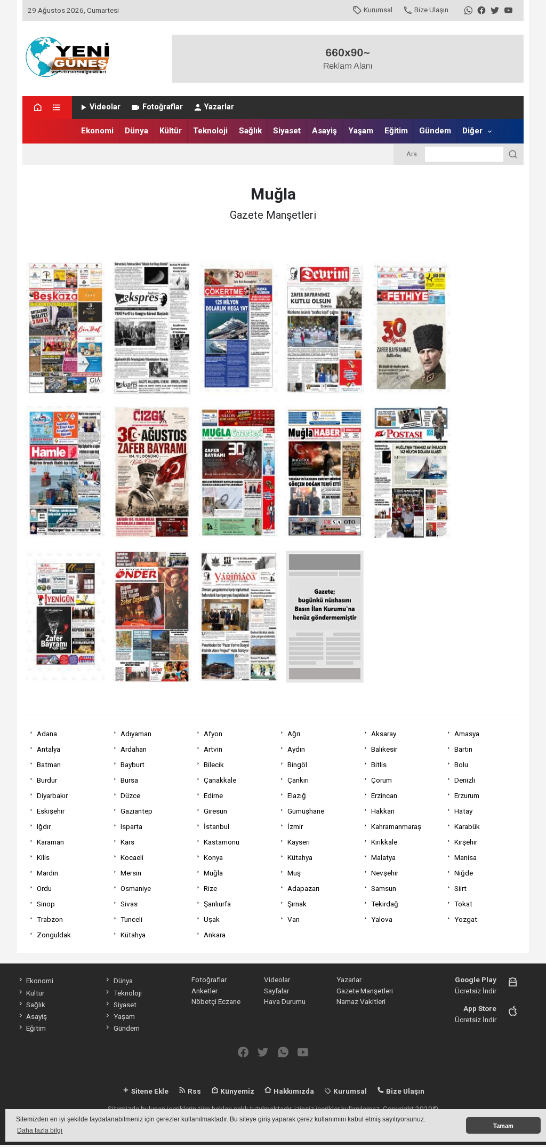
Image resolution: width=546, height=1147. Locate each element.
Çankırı (298, 780)
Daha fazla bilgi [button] (39, 1130)
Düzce (130, 795)
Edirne (213, 795)
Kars (127, 842)
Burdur (47, 780)
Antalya (48, 749)
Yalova (381, 919)
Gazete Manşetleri (364, 990)
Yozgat (465, 919)
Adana (47, 733)
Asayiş (324, 131)
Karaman (50, 842)
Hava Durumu (285, 1001)
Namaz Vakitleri (361, 1001)
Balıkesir (384, 749)
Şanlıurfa (217, 903)
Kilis (43, 857)
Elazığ (296, 795)
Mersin (131, 873)
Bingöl (297, 764)
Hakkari (383, 811)
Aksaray (383, 733)
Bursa (129, 780)
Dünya (136, 131)
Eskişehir (51, 811)
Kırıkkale (384, 842)
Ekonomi (97, 131)
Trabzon (50, 919)
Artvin (213, 749)
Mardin (47, 873)
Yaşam (360, 131)
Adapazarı (303, 888)
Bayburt (132, 764)
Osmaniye (136, 888)
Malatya (383, 857)
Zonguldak (54, 934)
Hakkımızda (293, 1091)
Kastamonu (221, 842)
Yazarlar (219, 106)
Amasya (466, 733)
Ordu (44, 888)
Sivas (129, 903)
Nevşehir (384, 873)
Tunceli (131, 919)
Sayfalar (276, 990)
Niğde (463, 873)
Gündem (435, 131)
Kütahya (299, 857)
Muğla (213, 873)
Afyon (213, 733)
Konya (213, 857)
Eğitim (396, 131)
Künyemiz (236, 1091)
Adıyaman (136, 733)
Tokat (463, 903)
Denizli (464, 780)
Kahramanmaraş (396, 826)
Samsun (383, 888)
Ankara (215, 934)
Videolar (105, 106)
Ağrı (293, 733)
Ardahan (134, 749)
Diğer (472, 131)
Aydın (296, 749)
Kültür (170, 131)
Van (293, 919)
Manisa (465, 857)
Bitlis (379, 764)
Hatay (463, 811)
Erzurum (466, 795)
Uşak (212, 919)
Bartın (463, 749)
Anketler (204, 990)
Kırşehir (465, 842)
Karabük (467, 826)
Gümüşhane (305, 811)
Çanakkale (220, 780)
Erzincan (384, 795)
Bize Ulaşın (431, 9)
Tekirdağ (384, 903)
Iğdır (44, 826)
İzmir (295, 826)
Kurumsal (378, 9)
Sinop (46, 903)
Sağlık (250, 131)
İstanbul (216, 826)
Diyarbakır (52, 795)
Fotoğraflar (162, 106)
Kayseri (298, 842)
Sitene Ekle (149, 1091)
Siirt (460, 888)
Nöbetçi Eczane (215, 1001)
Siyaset (287, 131)
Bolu (461, 764)
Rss (193, 1091)
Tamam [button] (503, 1125)
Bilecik (214, 764)
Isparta (131, 826)
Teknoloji (210, 131)
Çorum (381, 780)
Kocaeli (132, 857)
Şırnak (297, 903)
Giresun (215, 811)
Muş (294, 873)
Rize (210, 888)
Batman (49, 764)
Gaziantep (136, 811)
